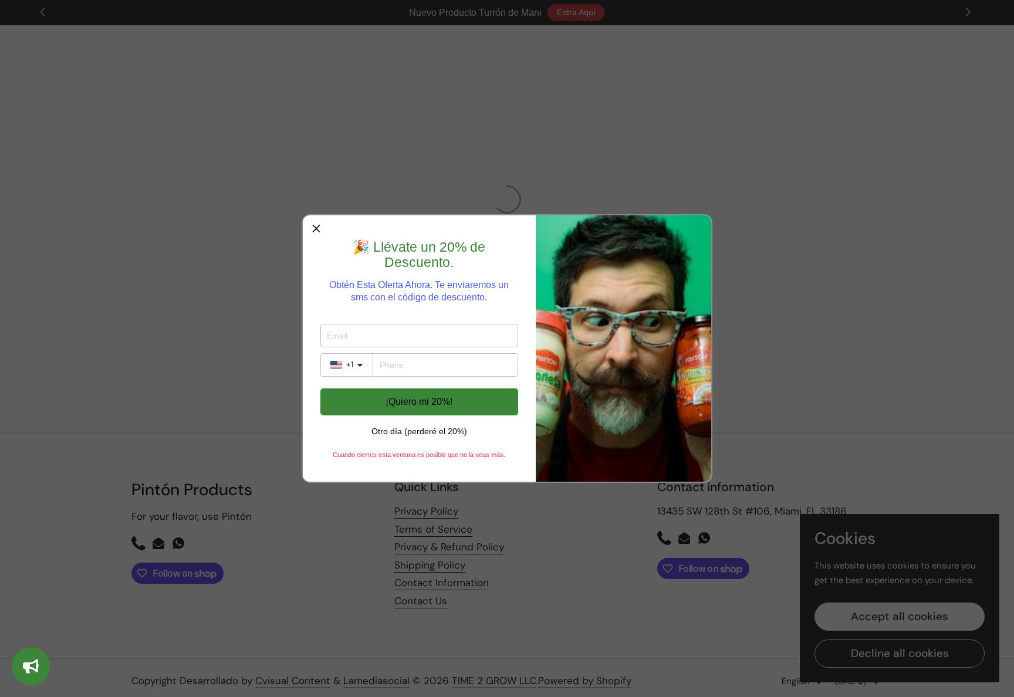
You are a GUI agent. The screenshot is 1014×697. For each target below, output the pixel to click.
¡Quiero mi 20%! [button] (419, 402)
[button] (316, 229)
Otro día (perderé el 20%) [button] (419, 431)
